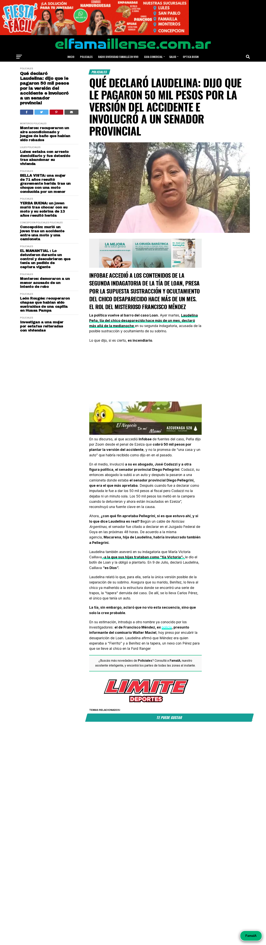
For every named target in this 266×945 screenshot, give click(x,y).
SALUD (172, 57)
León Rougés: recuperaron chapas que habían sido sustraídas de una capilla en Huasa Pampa (45, 304)
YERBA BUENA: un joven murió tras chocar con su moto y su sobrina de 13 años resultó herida (43, 209)
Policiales (86, 57)
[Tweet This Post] (41, 112)
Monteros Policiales (33, 123)
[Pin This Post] (56, 112)
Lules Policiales (30, 147)
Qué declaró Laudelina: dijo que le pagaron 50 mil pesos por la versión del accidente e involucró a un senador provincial (44, 88)
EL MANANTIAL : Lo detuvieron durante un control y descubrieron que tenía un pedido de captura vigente (45, 259)
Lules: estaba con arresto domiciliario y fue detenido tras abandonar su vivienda (45, 158)
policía (167, 627)
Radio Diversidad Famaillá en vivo (118, 57)
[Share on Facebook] (26, 112)
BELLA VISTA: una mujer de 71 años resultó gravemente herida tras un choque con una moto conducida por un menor (45, 184)
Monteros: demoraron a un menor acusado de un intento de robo (45, 283)
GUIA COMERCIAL (153, 57)
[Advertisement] (145, 374)
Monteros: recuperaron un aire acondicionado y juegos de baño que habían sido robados (45, 134)
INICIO (70, 57)
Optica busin (191, 57)
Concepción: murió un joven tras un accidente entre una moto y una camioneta (42, 233)
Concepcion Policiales (34, 222)
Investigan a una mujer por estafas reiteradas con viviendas (41, 326)
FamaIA (251, 935)
